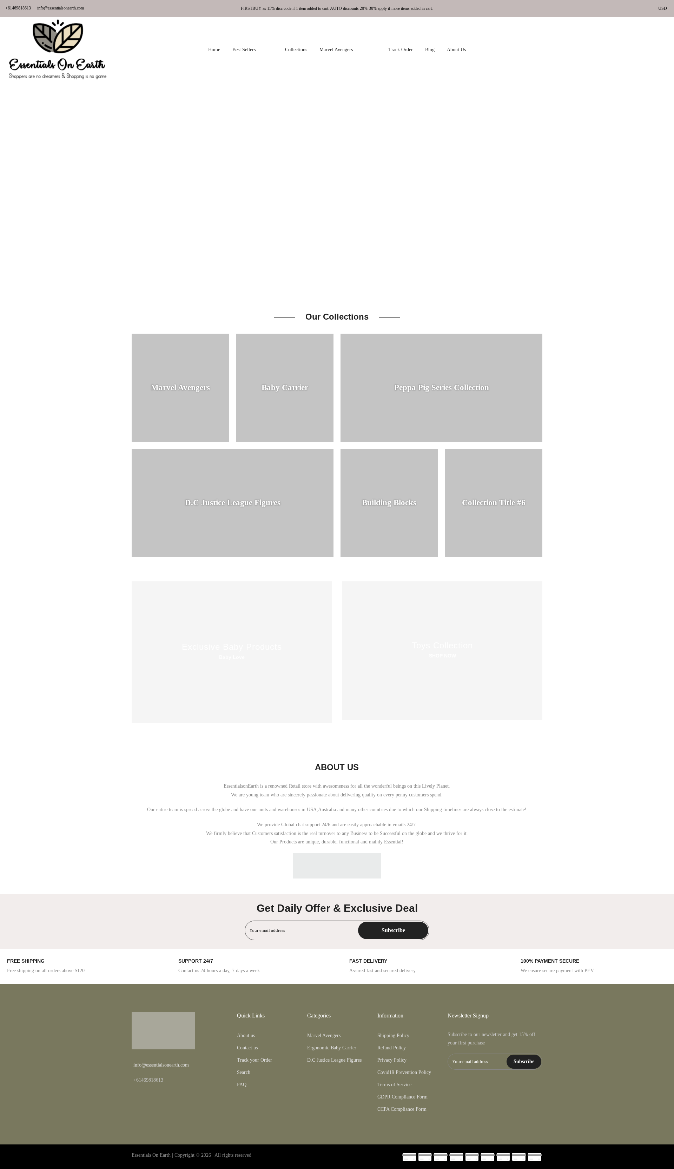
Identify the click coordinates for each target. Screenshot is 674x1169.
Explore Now (25, 208)
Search (243, 1072)
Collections (296, 49)
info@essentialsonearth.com (60, 8)
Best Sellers (252, 49)
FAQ (241, 1084)
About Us (456, 49)
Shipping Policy (393, 1035)
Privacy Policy (392, 1060)
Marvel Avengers (347, 49)
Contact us (247, 1047)
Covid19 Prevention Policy (404, 1072)
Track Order (400, 49)
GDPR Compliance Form (402, 1097)
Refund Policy (391, 1047)
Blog (430, 49)
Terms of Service (394, 1084)
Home (214, 49)
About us (246, 1035)
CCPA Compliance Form (402, 1109)
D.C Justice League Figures (334, 1060)
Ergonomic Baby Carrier (331, 1047)
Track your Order (254, 1060)
